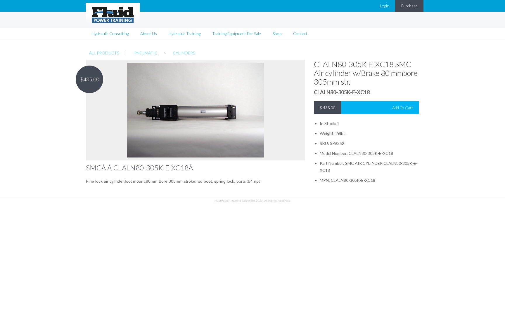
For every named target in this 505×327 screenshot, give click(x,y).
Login (384, 5)
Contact (300, 33)
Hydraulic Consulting (110, 33)
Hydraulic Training (184, 33)
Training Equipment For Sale (236, 33)
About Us (148, 33)
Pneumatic (146, 52)
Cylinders (184, 52)
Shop (277, 33)
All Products (104, 52)
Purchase (409, 5)
